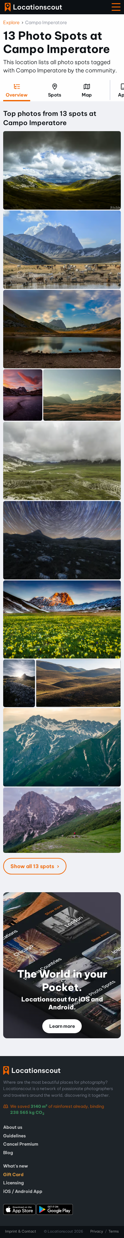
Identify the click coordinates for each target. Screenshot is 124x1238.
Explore (11, 22)
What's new (15, 1166)
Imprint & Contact (20, 1231)
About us (12, 1127)
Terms (113, 1231)
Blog (8, 1152)
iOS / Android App (22, 1191)
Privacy (96, 1231)
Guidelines (14, 1136)
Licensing (13, 1183)
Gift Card (13, 1174)
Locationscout (33, 7)
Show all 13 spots (32, 866)
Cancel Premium (20, 1144)
